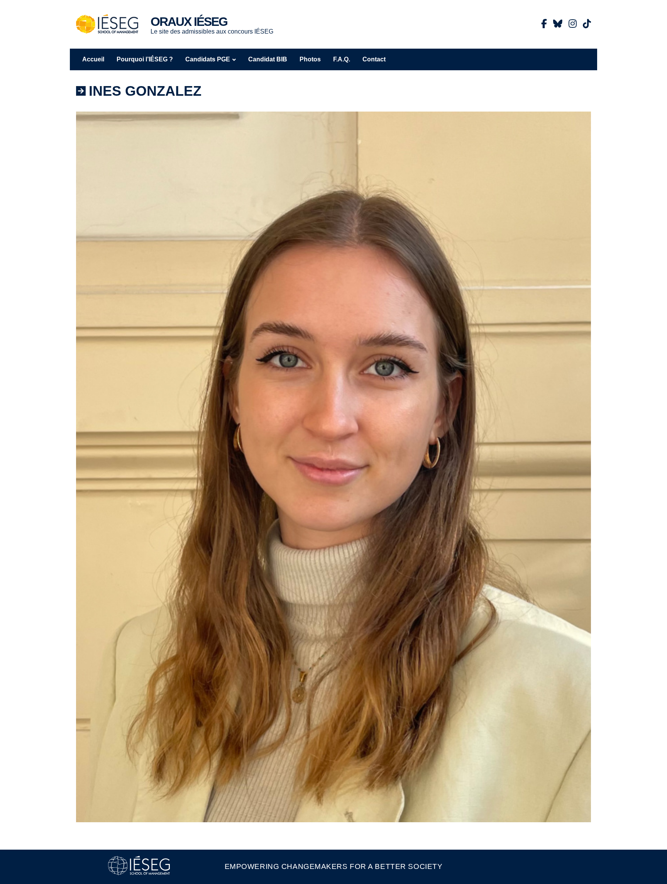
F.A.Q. (341, 59)
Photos (310, 59)
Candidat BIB (267, 59)
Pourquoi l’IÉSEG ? (145, 59)
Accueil (93, 59)
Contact (374, 59)
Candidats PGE (207, 59)
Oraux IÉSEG (189, 22)
